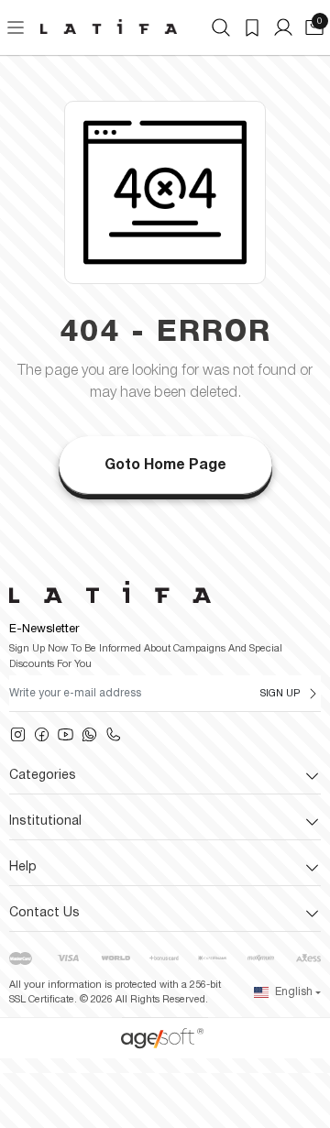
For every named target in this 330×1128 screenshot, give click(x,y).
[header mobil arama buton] (221, 27)
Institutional (45, 821)
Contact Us (44, 913)
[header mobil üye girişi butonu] (283, 27)
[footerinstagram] (18, 735)
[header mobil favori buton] (252, 27)
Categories (42, 776)
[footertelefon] (113, 735)
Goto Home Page (165, 465)
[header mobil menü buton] (16, 27)
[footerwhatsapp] (89, 735)
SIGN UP (280, 693)
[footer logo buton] (165, 592)
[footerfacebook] (41, 735)
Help (23, 867)
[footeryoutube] (65, 735)
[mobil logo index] (108, 26)
